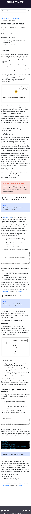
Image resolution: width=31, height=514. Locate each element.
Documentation (6, 18)
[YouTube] (5, 511)
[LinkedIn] (8, 511)
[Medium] (26, 511)
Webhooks (16, 18)
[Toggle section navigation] (28, 11)
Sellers (20, 291)
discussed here (7, 217)
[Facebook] (2, 511)
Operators (6, 291)
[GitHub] (23, 511)
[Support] (29, 511)
